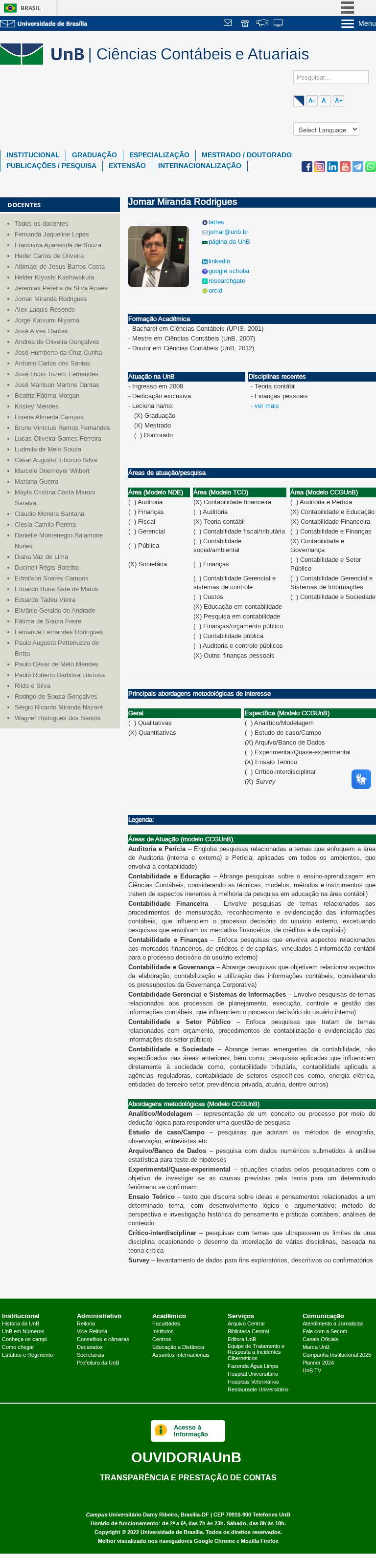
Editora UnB (242, 1340)
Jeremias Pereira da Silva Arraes (61, 288)
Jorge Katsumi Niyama (47, 320)
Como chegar (18, 1347)
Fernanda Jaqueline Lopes (52, 234)
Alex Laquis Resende (45, 310)
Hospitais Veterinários (253, 1382)
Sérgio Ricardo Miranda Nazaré (59, 707)
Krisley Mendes (37, 406)
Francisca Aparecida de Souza (58, 245)
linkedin (219, 261)
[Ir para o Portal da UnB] (44, 23)
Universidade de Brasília (172, 1532)
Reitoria (86, 1324)
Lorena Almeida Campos (49, 417)
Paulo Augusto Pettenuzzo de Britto (57, 648)
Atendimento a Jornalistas (333, 1324)
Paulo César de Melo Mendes (56, 664)
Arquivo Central (246, 1324)
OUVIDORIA (186, 1457)
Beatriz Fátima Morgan (47, 396)
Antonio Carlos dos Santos (53, 363)
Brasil (31, 8)
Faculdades (166, 1324)
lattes (216, 222)
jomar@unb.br (228, 232)
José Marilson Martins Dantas (57, 385)
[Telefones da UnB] (246, 24)
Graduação (94, 155)
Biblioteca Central (248, 1332)
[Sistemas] (279, 24)
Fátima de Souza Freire (48, 621)
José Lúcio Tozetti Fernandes (56, 374)
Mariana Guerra (36, 482)
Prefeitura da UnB (98, 1363)
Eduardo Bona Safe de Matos (56, 589)
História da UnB (20, 1324)
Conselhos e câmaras (103, 1340)
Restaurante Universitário (258, 1390)
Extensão (127, 166)
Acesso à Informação (191, 1430)
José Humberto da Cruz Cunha (58, 353)
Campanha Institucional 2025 (337, 1355)
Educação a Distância (178, 1347)
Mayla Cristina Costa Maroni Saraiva (55, 498)
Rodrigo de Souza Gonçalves (56, 697)
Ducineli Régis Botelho (47, 568)
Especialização (159, 155)
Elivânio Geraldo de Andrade (55, 611)
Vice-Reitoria (92, 1332)
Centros (161, 1340)
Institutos (163, 1332)
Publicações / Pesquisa (51, 166)
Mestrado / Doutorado (247, 155)
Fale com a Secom (325, 1332)
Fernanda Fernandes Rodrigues (59, 632)
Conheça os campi (24, 1340)
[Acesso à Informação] (161, 1431)
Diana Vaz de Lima (41, 557)
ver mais (267, 406)
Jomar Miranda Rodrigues (51, 299)
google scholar (229, 271)
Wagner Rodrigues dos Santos (58, 718)
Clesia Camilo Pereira (45, 525)
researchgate (227, 281)
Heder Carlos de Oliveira (49, 256)
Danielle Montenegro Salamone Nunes (59, 541)
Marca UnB (316, 1347)
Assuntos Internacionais (181, 1355)
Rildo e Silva (32, 686)
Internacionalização (199, 166)
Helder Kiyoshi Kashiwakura (54, 277)
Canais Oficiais (320, 1340)
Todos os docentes (42, 224)
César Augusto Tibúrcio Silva (56, 460)
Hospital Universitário (253, 1374)
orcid (215, 291)
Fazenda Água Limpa (253, 1366)
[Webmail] (229, 24)
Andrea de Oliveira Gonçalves (57, 342)
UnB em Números (23, 1332)
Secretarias (90, 1355)
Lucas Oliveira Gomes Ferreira (58, 439)
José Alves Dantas (41, 331)
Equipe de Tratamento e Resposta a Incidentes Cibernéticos (256, 1352)
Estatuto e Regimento (27, 1355)
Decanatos (90, 1347)
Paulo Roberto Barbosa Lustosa (60, 675)
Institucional (33, 155)
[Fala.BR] (262, 24)
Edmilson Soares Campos (52, 578)
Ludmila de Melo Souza (48, 449)
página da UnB (229, 242)
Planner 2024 (318, 1363)
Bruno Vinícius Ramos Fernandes (62, 428)
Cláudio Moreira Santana (49, 514)
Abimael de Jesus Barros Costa (60, 267)
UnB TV (312, 1371)
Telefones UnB (271, 1514)
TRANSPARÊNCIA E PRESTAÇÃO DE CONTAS (188, 1477)
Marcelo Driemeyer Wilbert (52, 471)
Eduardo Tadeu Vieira (45, 600)
